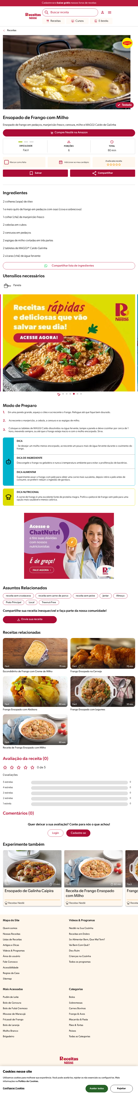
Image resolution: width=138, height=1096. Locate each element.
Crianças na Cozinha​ (80, 956)
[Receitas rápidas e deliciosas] (69, 342)
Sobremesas (75, 1003)
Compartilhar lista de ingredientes (73, 265)
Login (55, 833)
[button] (102, 173)
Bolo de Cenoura (12, 1003)
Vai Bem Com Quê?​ (79, 945)
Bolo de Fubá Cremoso (15, 1008)
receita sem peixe (85, 595)
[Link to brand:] (127, 43)
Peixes (72, 1031)
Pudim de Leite (11, 997)
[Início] (33, 16)
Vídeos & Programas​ (14, 950)
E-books (103, 21)
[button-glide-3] (74, 394)
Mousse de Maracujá (14, 1014)
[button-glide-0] (63, 394)
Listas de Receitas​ (12, 939)
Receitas (55, 21)
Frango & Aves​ (77, 1014)
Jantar (106, 595)
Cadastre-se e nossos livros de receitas (69, 3)
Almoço (120, 595)
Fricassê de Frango (13, 1019)
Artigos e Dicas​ (11, 945)
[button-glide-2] (70, 394)
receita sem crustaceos (18, 595)
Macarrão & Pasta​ (78, 1019)
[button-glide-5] (81, 394)
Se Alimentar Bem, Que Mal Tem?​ (87, 939)
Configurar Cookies (13, 1088)
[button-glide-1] (67, 394)
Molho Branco (10, 1031)
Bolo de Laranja (11, 1025)
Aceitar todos (97, 1088)
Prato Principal (13, 602)
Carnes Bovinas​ (77, 1008)
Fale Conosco (10, 962)
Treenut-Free (49, 602)
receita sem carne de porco (53, 595)
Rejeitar (121, 1088)
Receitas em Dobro (79, 934)
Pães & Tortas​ (76, 1025)
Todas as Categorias (79, 1036)
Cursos (79, 21)
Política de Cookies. (28, 1081)
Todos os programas (80, 962)
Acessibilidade (11, 967)
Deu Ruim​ (74, 950)
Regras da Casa (11, 973)
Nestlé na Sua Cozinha (81, 928)
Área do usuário (11, 956)
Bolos (72, 997)
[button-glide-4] (77, 394)
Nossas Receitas (11, 934)
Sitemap (7, 978)
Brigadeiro (8, 1036)
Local (31, 602)
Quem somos (10, 928)
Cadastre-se (78, 833)
